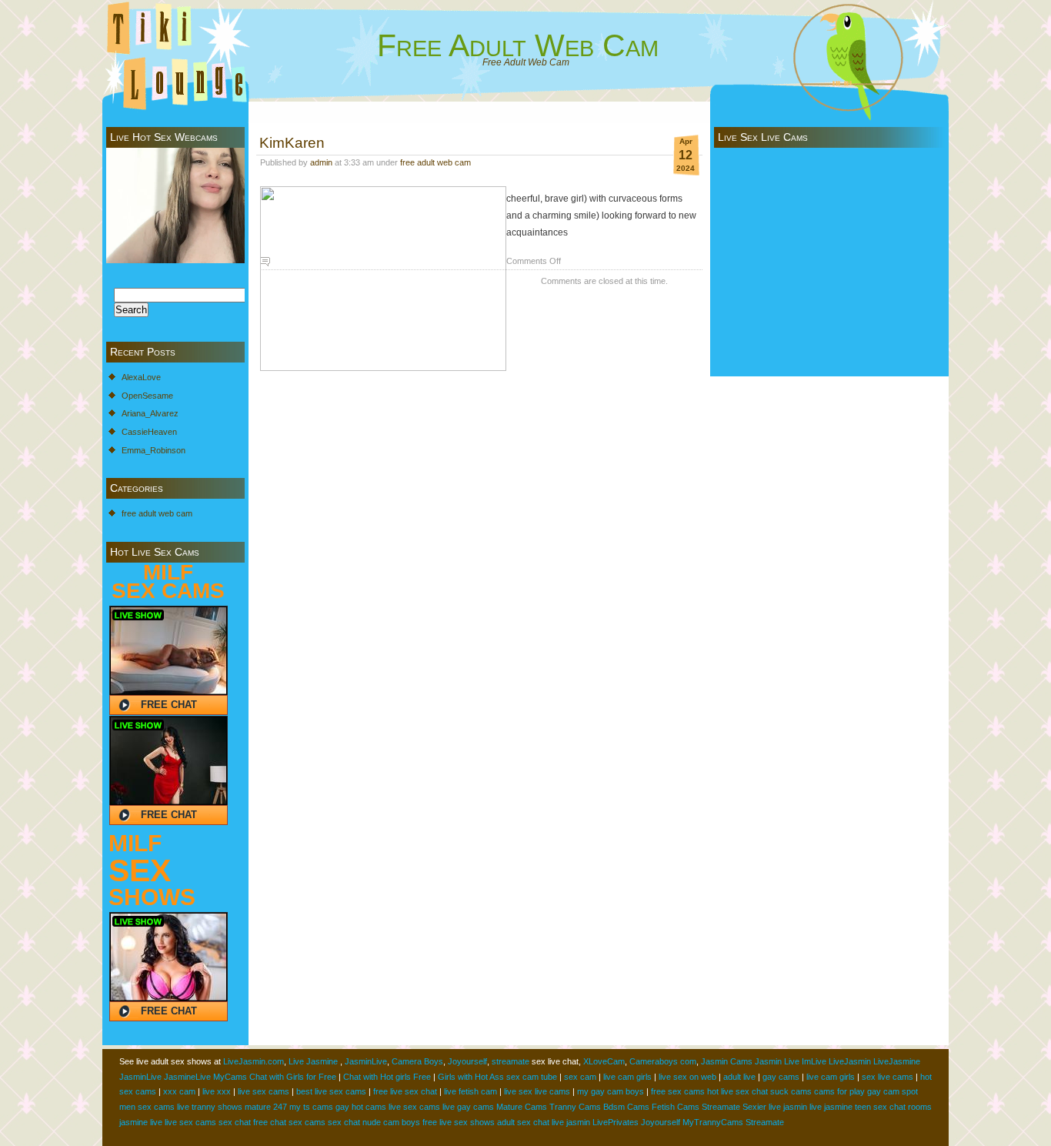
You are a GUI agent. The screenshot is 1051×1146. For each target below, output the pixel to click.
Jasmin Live (777, 1061)
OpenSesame (147, 395)
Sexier (754, 1106)
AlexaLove (141, 377)
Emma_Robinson (153, 450)
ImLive (814, 1061)
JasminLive (366, 1061)
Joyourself (467, 1061)
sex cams (307, 1122)
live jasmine (830, 1106)
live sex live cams (537, 1091)
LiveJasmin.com (253, 1061)
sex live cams (887, 1076)
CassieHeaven (149, 431)
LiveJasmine (896, 1061)
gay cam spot (892, 1091)
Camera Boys (417, 1061)
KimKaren (292, 142)
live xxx (216, 1091)
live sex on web (687, 1076)
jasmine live (140, 1122)
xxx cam (179, 1091)
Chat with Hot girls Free (387, 1076)
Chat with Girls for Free (292, 1076)
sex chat (235, 1122)
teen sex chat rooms (893, 1106)
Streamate (721, 1106)
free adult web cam (157, 513)
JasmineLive (187, 1076)
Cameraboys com (662, 1061)
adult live (739, 1076)
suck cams (791, 1091)
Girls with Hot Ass (471, 1076)
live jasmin (788, 1106)
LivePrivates (615, 1122)
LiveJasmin (850, 1061)
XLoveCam (604, 1061)
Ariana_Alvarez (150, 413)
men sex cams (147, 1106)
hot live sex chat (737, 1091)
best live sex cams (331, 1091)
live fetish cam (470, 1091)
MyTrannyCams (712, 1122)
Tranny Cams (575, 1106)
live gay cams (468, 1106)
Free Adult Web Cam (518, 45)
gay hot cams (360, 1106)
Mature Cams (521, 1106)
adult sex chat (523, 1122)
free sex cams (678, 1091)
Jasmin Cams (726, 1061)
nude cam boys (391, 1122)
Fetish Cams (675, 1106)
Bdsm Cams (626, 1106)
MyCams (230, 1076)
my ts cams (311, 1106)
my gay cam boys (610, 1091)
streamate (510, 1061)
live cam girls (627, 1076)
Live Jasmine (313, 1061)
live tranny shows (209, 1106)
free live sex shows (458, 1122)
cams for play (839, 1091)
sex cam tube (531, 1076)
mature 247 (266, 1106)
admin (321, 162)
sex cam (580, 1076)
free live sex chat (405, 1091)
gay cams (780, 1076)
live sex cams (263, 1091)
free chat (269, 1122)
